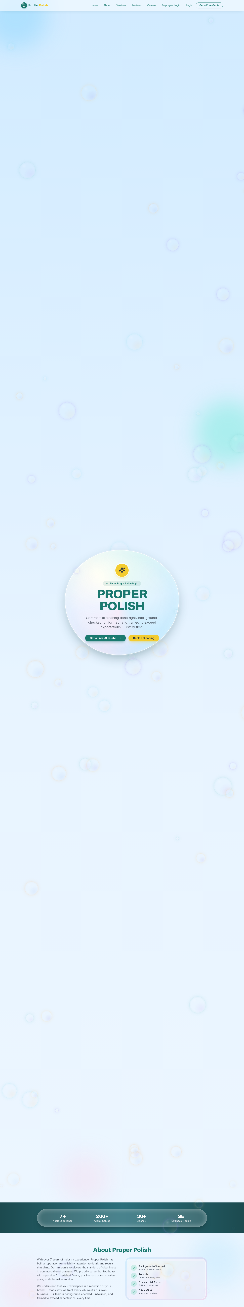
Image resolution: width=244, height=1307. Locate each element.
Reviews (137, 5)
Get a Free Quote (209, 5)
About (107, 5)
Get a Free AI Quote (103, 637)
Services (121, 5)
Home (94, 5)
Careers (151, 5)
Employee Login (171, 5)
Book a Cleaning (143, 637)
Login (189, 5)
